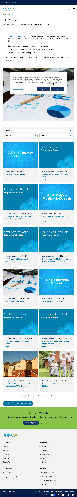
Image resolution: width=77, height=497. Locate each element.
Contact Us (6, 462)
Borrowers (6, 450)
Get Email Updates (31, 423)
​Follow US (49, 423)
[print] (30, 403)
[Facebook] (58, 495)
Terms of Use (36, 491)
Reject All (43, 89)
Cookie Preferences (69, 491)
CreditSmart (43, 484)
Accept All (57, 89)
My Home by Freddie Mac (48, 480)
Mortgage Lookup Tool (47, 472)
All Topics (9, 135)
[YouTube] (63, 495)
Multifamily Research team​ (19, 36)
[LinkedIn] (68, 495)
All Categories (10, 130)
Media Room (43, 450)
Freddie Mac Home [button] (8, 2)
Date (42, 135)
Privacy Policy (45, 491)
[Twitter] (73, 495)
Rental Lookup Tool (45, 476)
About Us (6, 458)
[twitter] (13, 403)
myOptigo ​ (7, 472)
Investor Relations (45, 454)
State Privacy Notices (56, 491)
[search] (69, 9)
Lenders (5, 446)
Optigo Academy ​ (9, 477)
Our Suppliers (44, 462)
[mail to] (26, 403)
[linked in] (22, 403)
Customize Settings (18, 89)
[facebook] (17, 403)
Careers (42, 458)
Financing (6, 454)
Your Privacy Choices (44, 495)
